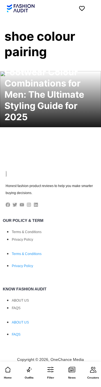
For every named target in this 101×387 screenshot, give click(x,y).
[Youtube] (22, 204)
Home (8, 377)
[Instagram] (29, 204)
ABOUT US (20, 300)
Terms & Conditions (27, 232)
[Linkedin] (36, 204)
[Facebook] (8, 204)
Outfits (29, 377)
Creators (93, 377)
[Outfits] (29, 369)
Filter (50, 377)
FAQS (16, 308)
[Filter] (50, 369)
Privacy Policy (22, 240)
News (72, 377)
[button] (91, 8)
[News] (71, 369)
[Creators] (93, 369)
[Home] (8, 369)
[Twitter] (15, 204)
